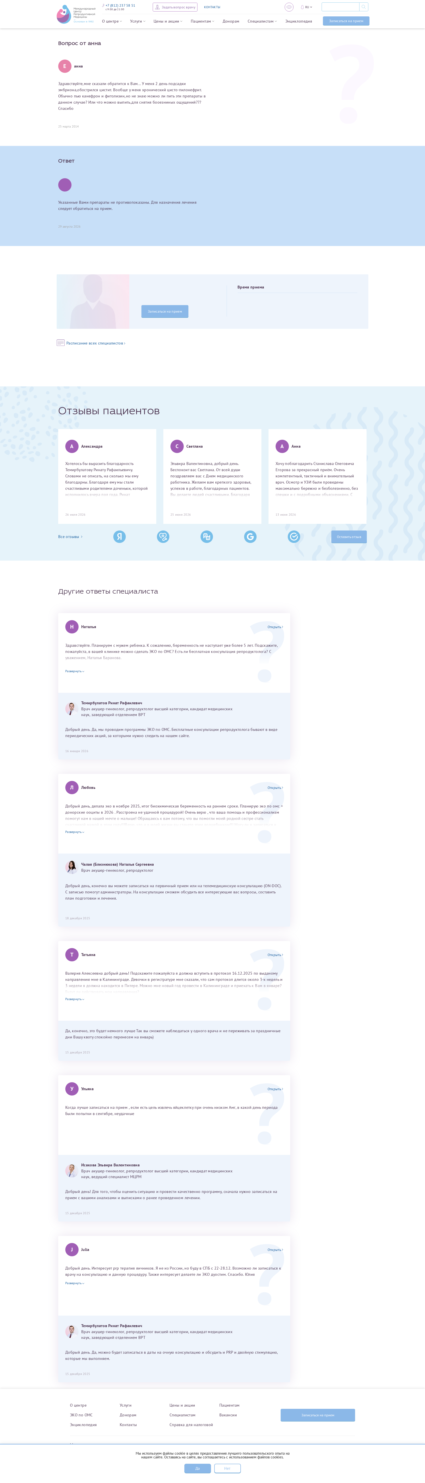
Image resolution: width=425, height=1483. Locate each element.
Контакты (128, 1424)
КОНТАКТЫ (212, 7)
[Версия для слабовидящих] (289, 7)
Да (197, 1468)
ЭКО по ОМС (81, 1414)
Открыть (274, 627)
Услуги (136, 21)
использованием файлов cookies (256, 1457)
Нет (227, 1468)
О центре (110, 21)
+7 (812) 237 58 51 (120, 5)
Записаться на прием (346, 21)
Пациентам (201, 21)
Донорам (231, 21)
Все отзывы (68, 536)
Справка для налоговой (191, 1424)
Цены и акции (166, 21)
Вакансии (228, 1414)
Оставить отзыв (349, 536)
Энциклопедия (298, 21)
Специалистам (261, 21)
